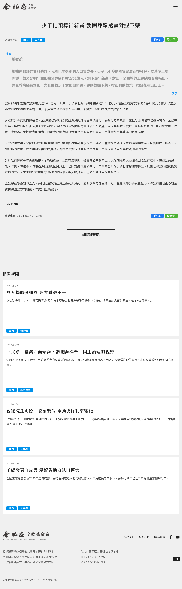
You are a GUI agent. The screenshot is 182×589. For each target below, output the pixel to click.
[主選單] (176, 6)
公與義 (38, 39)
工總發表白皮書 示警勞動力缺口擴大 (43, 470)
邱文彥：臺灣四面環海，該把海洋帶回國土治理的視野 (60, 351)
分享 (158, 39)
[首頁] (19, 6)
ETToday (25, 215)
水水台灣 (25, 389)
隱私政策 (159, 537)
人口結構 (13, 204)
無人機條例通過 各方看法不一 (36, 292)
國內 (25, 39)
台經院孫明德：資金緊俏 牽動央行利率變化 (49, 411)
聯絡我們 (144, 537)
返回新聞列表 (91, 234)
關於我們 (129, 537)
